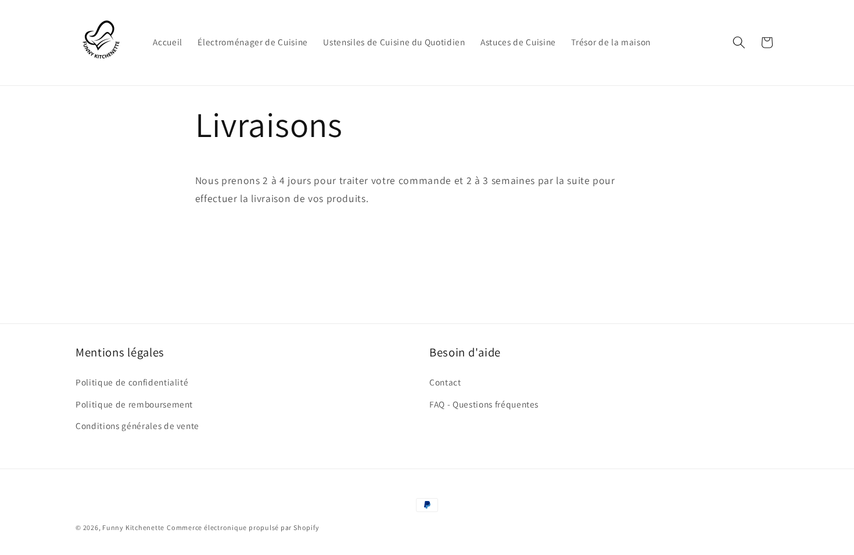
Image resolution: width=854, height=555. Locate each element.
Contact (445, 382)
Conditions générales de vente (137, 425)
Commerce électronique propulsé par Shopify (243, 527)
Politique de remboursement (134, 404)
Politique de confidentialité (132, 382)
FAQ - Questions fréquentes (484, 404)
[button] (739, 42)
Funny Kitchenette (133, 527)
